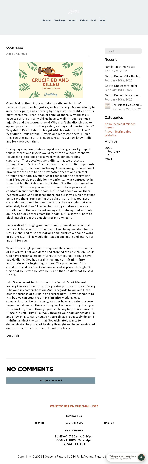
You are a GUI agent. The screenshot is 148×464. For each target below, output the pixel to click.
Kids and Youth (88, 21)
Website (110, 135)
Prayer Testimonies (118, 131)
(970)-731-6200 (74, 423)
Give (102, 21)
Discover (46, 21)
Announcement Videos (120, 124)
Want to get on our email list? (74, 406)
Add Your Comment (51, 380)
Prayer (109, 127)
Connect (72, 21)
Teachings (59, 21)
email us (109, 423)
